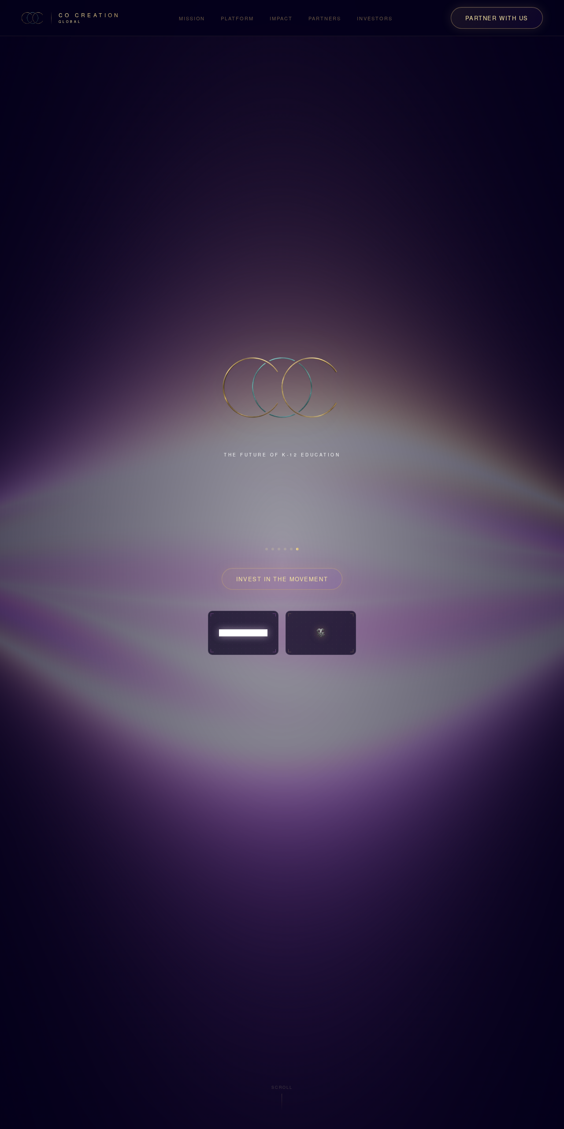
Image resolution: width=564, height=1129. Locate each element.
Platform (237, 18)
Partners (324, 18)
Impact (281, 18)
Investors (375, 18)
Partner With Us (496, 18)
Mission (192, 18)
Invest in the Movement (282, 566)
